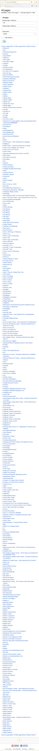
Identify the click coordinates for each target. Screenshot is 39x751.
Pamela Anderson (8, 165)
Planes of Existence (8, 327)
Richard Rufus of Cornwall (10, 669)
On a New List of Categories (11, 71)
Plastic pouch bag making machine (12, 335)
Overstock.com (7, 124)
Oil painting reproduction (9, 52)
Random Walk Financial (9, 566)
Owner (5, 128)
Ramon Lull (6, 562)
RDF (4, 524)
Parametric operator (8, 174)
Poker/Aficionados (8, 363)
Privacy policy (8, 749)
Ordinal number (7, 92)
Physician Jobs (7, 312)
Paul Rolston (6, 214)
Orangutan (6, 88)
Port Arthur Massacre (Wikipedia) (12, 381)
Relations (5, 627)
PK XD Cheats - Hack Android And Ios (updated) (16, 142)
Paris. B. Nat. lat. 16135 (9, 184)
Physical (5, 310)
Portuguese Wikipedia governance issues (14, 388)
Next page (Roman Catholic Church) (25, 46)
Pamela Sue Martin (8, 167)
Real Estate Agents (8, 577)
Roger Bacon (6, 725)
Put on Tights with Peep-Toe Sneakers (13, 507)
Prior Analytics (7, 455)
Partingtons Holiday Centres (10, 191)
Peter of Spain (7, 282)
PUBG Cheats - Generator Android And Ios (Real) (16, 145)
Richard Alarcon (7, 660)
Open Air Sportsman (8, 80)
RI (3, 528)
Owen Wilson (6, 126)
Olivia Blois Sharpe (8, 61)
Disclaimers (24, 749)
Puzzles (5, 509)
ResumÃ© (6, 644)
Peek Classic (6, 228)
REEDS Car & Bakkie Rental (11, 526)
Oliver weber (6, 59)
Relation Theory (7, 614)
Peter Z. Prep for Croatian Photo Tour (13, 272)
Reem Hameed (7, 604)
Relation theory (7, 621)
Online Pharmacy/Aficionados (11, 77)
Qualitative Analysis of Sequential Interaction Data (17, 514)
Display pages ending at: (9, 26)
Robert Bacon (7, 696)
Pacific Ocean (7, 151)
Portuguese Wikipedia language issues (13, 390)
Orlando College (7, 100)
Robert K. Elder (7, 705)
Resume (5, 642)
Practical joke (7, 407)
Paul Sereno (6, 218)
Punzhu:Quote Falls (8, 499)
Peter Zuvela (6, 274)
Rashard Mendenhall (8, 572)
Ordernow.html (7, 90)
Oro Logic (5, 113)
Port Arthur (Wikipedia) (9, 379)
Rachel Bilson (7, 535)
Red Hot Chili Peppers (9, 598)
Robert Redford (7, 713)
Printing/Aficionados (8, 453)
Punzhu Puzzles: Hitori (9, 501)
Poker (4, 362)
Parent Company (7, 180)
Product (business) (8, 461)
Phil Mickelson (7, 291)
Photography (6, 308)
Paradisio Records (8, 172)
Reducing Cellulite (8, 602)
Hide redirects (9, 37)
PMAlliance (6, 144)
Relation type (6, 623)
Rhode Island (6, 658)
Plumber (5, 344)
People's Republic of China (10, 259)
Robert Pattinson (7, 711)
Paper (4, 170)
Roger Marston (7, 730)
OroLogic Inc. (7, 111)
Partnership (6, 193)
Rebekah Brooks (7, 591)
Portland (5, 384)
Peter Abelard (7, 268)
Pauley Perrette (7, 224)
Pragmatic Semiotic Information (11, 411)
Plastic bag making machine (11, 331)
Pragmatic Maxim (8, 409)
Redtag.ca (6, 600)
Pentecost (6, 257)
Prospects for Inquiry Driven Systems (13, 482)
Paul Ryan (6, 216)
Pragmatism (6, 424)
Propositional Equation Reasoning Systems (15, 474)
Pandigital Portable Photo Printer (12, 168)
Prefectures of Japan (9, 436)
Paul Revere (6, 212)
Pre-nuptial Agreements (9, 430)
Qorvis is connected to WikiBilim (12, 512)
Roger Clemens (7, 726)
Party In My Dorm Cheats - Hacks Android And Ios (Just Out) (20, 197)
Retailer (5, 648)
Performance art (7, 264)
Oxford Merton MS (8, 134)
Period (5, 266)
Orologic (5, 117)
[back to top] (19, 740)
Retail (4, 646)
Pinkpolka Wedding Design (10, 318)
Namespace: (5, 31)
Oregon (5, 94)
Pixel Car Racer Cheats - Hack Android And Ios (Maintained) (19, 322)
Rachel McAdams (8, 539)
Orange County (7, 86)
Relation (5, 610)
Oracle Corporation (8, 84)
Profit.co (5, 467)
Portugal (5, 386)
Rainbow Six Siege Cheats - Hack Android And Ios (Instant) (19, 560)
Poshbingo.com (7, 392)
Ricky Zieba (6, 679)
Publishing (6, 493)
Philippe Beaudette (8, 301)
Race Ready (6, 534)
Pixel (4, 320)
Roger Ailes (6, 723)
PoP (4, 348)
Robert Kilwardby (7, 707)
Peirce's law (6, 237)
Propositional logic (8, 478)
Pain (4, 161)
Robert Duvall (7, 698)
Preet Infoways (7, 432)
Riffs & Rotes (7, 683)
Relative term (6, 629)
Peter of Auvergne (8, 276)
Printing (5, 451)
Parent (5, 178)
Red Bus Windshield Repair (10, 596)
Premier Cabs (7, 438)
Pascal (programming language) (11, 199)
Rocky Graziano (7, 721)
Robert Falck (6, 700)
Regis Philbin (6, 608)
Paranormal (6, 176)
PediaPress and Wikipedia (10, 226)
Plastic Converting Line (9, 329)
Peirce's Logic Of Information (11, 235)
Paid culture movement (9, 157)
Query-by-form (7, 516)
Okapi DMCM (7, 56)
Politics (5, 369)
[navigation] (3, 2)
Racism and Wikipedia (9, 543)
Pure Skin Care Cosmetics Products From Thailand (17, 505)
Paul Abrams (6, 209)
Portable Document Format (10, 383)
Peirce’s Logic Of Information (11, 251)
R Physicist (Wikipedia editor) (11, 532)
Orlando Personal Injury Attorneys (12, 107)
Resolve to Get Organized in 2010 (12, 637)
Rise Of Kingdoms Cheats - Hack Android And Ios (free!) (18, 688)
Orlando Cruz (6, 101)
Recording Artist (7, 593)
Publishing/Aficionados (9, 495)
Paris (4, 182)
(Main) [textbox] (5, 34)
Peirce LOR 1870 (7, 241)
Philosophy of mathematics (10, 306)
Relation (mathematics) (9, 612)
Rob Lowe (6, 694)
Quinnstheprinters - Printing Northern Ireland (15, 522)
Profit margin (6, 468)
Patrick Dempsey (8, 207)
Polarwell (5, 365)
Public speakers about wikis (10, 490)
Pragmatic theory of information (11, 419)
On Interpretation (7, 69)
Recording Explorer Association (11, 594)
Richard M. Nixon (8, 665)
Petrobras (5, 285)
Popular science (7, 377)
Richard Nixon (7, 667)
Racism (5, 541)
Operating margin (7, 82)
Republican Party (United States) (12, 633)
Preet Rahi (6, 434)
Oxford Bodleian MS (8, 132)
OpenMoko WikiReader (9, 79)
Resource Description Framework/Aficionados (15, 640)
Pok (4, 352)
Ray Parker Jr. (7, 575)
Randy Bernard (7, 568)
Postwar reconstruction (9, 396)
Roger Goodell (7, 728)
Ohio (4, 50)
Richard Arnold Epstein (9, 662)
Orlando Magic (7, 105)
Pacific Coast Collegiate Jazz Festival (13, 147)
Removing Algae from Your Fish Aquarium (14, 631)
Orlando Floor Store (8, 103)
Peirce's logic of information (10, 239)
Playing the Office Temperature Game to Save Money (18, 343)
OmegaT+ (6, 63)
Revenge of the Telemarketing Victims (13, 650)
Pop (4, 375)
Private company (7, 459)
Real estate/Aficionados (9, 587)
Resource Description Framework (12, 638)
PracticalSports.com (8, 405)
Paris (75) (5, 186)
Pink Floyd (6, 316)
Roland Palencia (7, 732)
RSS (4, 530)
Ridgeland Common (8, 681)
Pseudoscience (7, 484)
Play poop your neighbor (9, 341)
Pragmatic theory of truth (10, 421)
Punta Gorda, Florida (8, 497)
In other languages (32, 6)
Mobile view (31, 749)
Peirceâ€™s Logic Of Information (12, 247)
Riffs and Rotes (7, 685)
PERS (5, 140)
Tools (36, 6)
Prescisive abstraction (9, 444)
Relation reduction (8, 619)
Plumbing (5, 346)
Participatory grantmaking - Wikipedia (13, 190)
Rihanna (5, 686)
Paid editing (6, 159)
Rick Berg (6, 677)
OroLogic (5, 109)
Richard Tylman (7, 673)
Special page (3, 6)
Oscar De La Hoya (8, 119)
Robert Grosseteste (8, 702)
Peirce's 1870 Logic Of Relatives (12, 232)
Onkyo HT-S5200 (7, 75)
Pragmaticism (7, 423)
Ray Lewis (6, 573)
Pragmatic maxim (8, 417)
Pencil (5, 253)
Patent (5, 205)
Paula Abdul (6, 220)
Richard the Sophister (9, 675)
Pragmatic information (9, 415)
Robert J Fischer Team (9, 703)
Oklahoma (6, 57)
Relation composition (9, 615)
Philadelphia (6, 295)
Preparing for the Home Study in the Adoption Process (18, 442)
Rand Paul (6, 564)
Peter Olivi (6, 270)
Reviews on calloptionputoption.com (13, 656)
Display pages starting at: (9, 20)
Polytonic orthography (9, 371)
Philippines (6, 303)
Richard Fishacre (7, 663)
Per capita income (8, 260)
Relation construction (9, 617)
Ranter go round (7, 570)
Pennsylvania (7, 255)
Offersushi (6, 48)
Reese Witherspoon (8, 606)
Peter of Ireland (7, 280)
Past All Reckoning (8, 201)
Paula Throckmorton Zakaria (11, 222)
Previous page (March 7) (8, 46)
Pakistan (5, 163)
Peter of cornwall (7, 283)
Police (5, 367)
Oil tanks (5, 54)
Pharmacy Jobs (7, 287)
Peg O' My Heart (7, 230)
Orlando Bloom (7, 98)
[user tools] (36, 2)
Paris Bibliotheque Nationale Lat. (12, 188)
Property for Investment (9, 470)
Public (5, 486)
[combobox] (19, 33)
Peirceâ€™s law (7, 249)
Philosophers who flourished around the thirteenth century (19, 304)
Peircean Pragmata (8, 243)
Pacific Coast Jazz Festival (10, 149)
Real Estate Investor (8, 579)
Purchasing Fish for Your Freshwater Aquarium (16, 503)
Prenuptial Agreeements (9, 440)
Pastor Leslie (6, 203)
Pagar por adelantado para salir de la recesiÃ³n (16, 153)
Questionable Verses (9, 518)
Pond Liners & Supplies (9, 373)
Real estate (6, 585)
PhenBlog (5, 289)
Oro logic (5, 115)
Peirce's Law (6, 234)
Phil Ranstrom (7, 293)
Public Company (7, 488)
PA (4, 138)
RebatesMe (6, 589)
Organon (5, 96)
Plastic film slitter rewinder (10, 333)
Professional (6, 463)
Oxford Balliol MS (8, 130)
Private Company (8, 457)
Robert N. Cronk (7, 709)
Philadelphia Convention (9, 297)
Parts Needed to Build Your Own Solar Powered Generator (19, 195)
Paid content (6, 155)
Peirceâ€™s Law (7, 245)
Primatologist (6, 445)
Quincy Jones (7, 520)
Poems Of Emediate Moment (11, 350)
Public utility (6, 491)
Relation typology (8, 625)
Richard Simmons (8, 671)
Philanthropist (7, 299)
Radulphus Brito (7, 551)
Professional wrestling (9, 465)
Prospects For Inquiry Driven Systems (13, 480)
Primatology (6, 447)
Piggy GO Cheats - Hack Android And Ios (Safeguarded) (18, 314)
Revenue (5, 652)
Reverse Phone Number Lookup (12, 654)
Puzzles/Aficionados (8, 511)
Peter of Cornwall (7, 278)
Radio (4, 545)
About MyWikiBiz (17, 749)
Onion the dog (7, 73)
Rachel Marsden (7, 537)
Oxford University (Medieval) (11, 136)
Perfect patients (7, 262)
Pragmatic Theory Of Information (12, 413)
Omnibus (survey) (8, 67)
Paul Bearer (6, 211)
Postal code (6, 394)
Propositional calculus (9, 476)
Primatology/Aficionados (9, 449)
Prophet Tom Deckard (9, 472)
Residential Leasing (8, 635)
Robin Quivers (7, 715)
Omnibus (5, 65)
